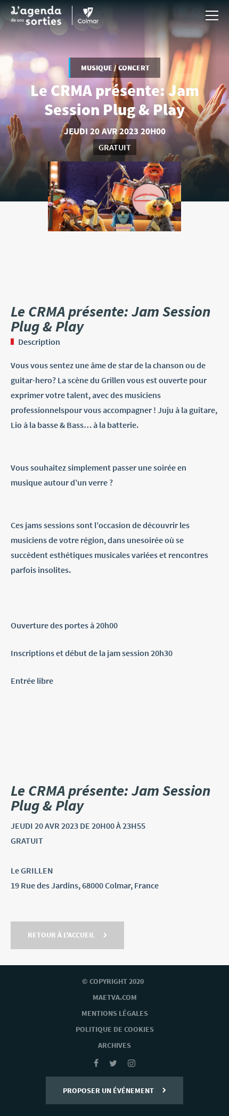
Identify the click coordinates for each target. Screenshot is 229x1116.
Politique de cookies (115, 1029)
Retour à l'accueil (61, 935)
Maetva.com (115, 997)
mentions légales (114, 1013)
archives (114, 1045)
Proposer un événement (108, 1090)
